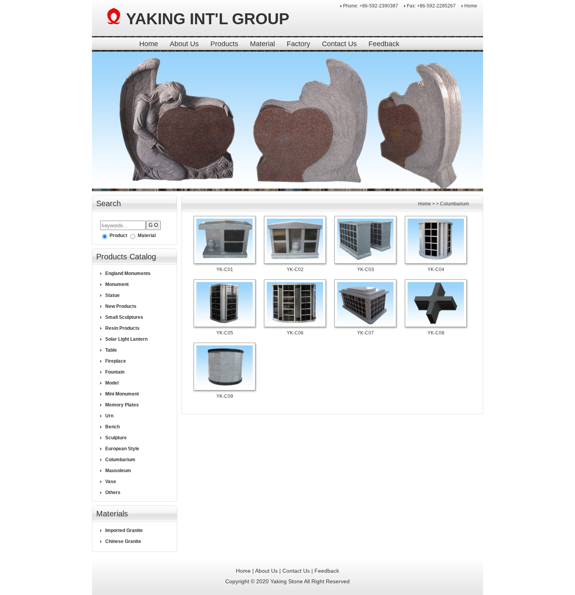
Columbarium (120, 459)
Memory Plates (122, 405)
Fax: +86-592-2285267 (432, 6)
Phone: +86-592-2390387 (371, 6)
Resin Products (122, 328)
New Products (121, 306)
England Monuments (128, 273)
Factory (298, 44)
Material (262, 44)
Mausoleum (118, 470)
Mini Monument (122, 394)
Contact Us (339, 44)
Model (112, 383)
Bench (112, 427)
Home (470, 6)
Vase (110, 481)
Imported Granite (124, 530)
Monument (117, 284)
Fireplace (115, 361)
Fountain (114, 372)
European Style (122, 448)
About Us (184, 44)
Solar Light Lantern (126, 339)
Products (224, 44)
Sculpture (116, 437)
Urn (109, 416)
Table (111, 350)
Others (112, 492)
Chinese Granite (123, 541)
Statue (112, 295)
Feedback (383, 44)
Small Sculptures (124, 317)
